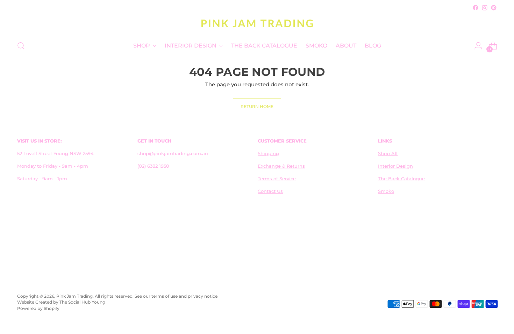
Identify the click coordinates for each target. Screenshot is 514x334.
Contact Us (270, 191)
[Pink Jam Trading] (257, 23)
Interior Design (395, 166)
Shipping (268, 153)
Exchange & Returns (281, 166)
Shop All (388, 153)
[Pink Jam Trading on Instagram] (484, 8)
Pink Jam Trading (74, 296)
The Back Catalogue (401, 178)
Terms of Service (277, 178)
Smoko (386, 191)
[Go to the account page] (478, 46)
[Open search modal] (21, 46)
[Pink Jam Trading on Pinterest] (494, 8)
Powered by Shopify (38, 308)
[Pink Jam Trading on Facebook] (475, 8)
